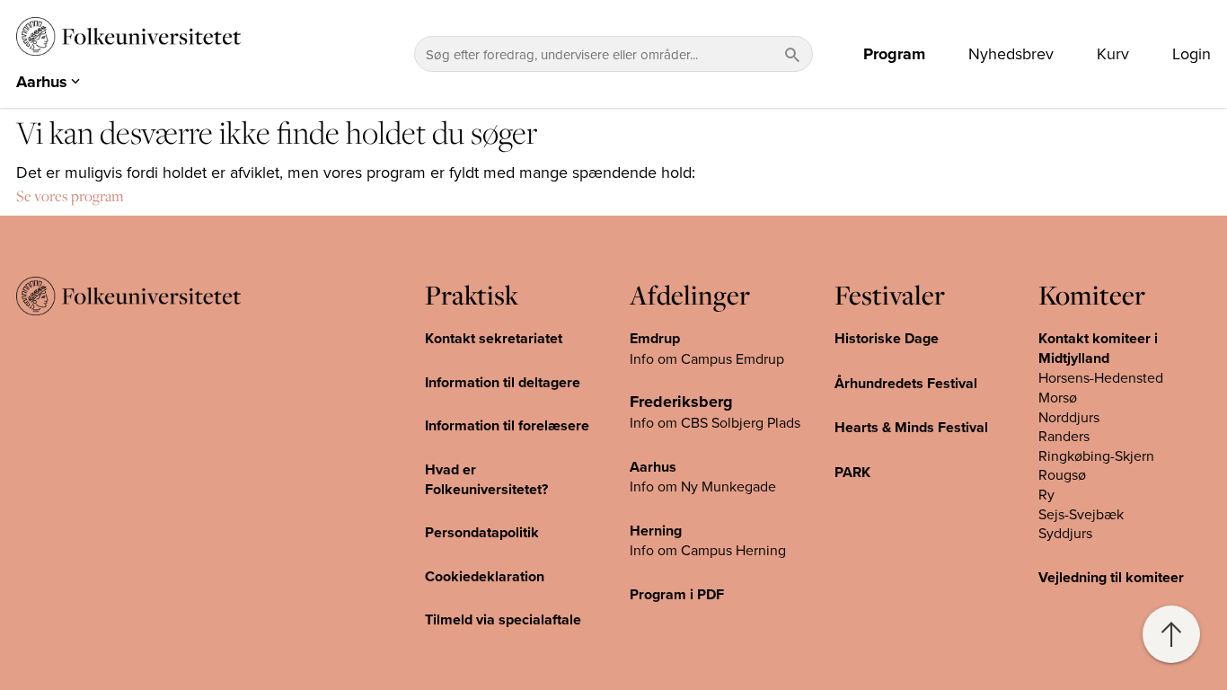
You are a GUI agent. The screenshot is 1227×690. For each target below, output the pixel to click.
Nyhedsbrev (1011, 54)
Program (894, 54)
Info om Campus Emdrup (707, 358)
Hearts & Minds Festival (911, 427)
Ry (1046, 494)
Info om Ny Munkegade (703, 486)
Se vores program (70, 196)
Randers (1064, 436)
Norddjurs (1068, 417)
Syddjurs (1065, 533)
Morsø (1057, 397)
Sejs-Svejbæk (1081, 514)
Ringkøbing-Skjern (1096, 455)
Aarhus (653, 466)
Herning (656, 530)
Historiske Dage (886, 338)
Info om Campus (683, 550)
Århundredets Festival (905, 383)
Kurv (1113, 54)
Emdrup (655, 338)
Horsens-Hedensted (1100, 377)
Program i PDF (677, 594)
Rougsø (1062, 474)
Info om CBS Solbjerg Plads (715, 422)
